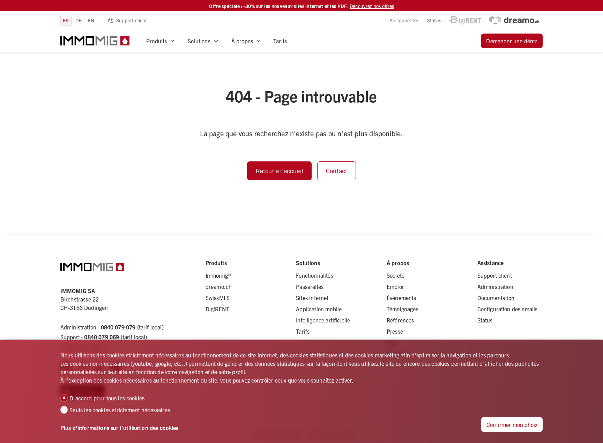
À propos (242, 40)
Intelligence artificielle (323, 320)
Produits (156, 40)
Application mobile (319, 308)
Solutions (199, 40)
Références (400, 320)
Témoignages (402, 308)
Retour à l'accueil (279, 171)
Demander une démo (511, 40)
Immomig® (218, 275)
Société (395, 275)
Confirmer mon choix (511, 424)
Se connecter (404, 20)
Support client (131, 20)
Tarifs (280, 40)
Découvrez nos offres (372, 6)
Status (434, 20)
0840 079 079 (118, 327)
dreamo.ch (219, 286)
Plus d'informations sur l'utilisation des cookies (119, 427)
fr (66, 20)
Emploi (395, 286)
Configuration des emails (507, 308)
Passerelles (309, 286)
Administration (495, 286)
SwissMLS (218, 297)
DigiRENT (217, 308)
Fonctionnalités (314, 275)
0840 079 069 (101, 336)
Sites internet (312, 297)
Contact (336, 171)
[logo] (94, 40)
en (91, 20)
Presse (395, 331)
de (78, 20)
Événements (401, 297)
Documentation (496, 297)
